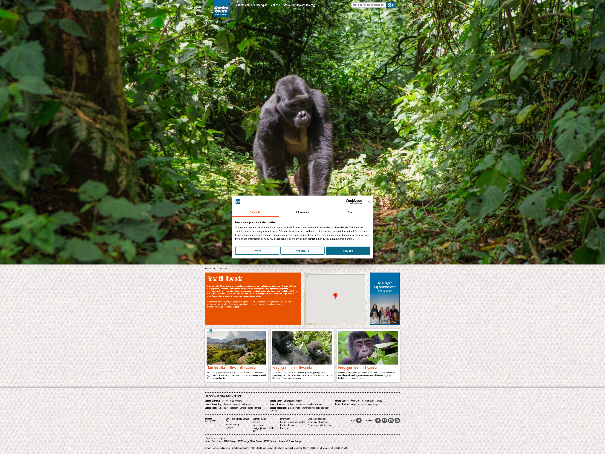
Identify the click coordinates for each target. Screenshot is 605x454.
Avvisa (257, 250)
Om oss (256, 422)
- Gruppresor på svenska (223, 400)
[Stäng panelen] (369, 202)
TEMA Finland (256, 441)
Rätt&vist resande (288, 425)
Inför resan (285, 418)
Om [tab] (350, 212)
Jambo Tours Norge (214, 441)
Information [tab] (302, 212)
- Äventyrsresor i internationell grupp (358, 400)
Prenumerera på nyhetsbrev (320, 425)
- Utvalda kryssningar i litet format (228, 404)
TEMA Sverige (230, 441)
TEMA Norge (243, 441)
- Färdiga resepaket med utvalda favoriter (296, 404)
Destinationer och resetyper (251, 5)
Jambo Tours (210, 268)
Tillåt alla (348, 250)
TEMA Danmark (271, 441)
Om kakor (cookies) (317, 418)
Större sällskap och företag (299, 5)
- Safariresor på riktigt (286, 400)
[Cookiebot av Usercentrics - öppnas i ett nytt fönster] (348, 201)
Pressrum (284, 428)
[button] (335, 296)
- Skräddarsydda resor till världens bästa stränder (233, 408)
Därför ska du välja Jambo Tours (237, 420)
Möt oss (275, 5)
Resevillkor (258, 425)
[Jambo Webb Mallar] (221, 17)
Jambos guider (259, 418)
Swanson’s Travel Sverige (290, 441)
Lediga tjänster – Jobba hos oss (265, 429)
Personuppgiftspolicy (317, 422)
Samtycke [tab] (255, 212)
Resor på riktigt (232, 424)
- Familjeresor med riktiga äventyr (356, 404)
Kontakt (229, 427)
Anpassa (300, 250)
